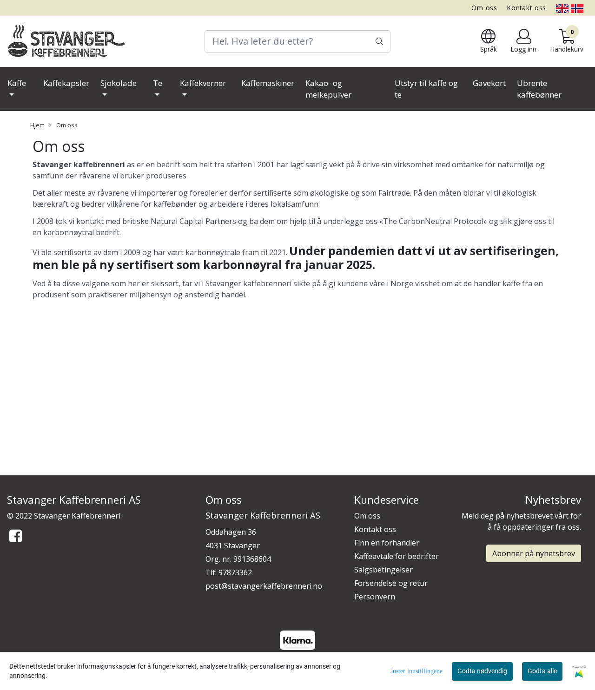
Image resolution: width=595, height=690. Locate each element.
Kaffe (16, 83)
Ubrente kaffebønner (539, 89)
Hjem (37, 125)
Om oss (484, 7)
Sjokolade (118, 83)
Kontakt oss (526, 7)
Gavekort (489, 83)
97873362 (235, 572)
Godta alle (542, 671)
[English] (562, 7)
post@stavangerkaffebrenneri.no (263, 586)
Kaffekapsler (66, 83)
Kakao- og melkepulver (328, 89)
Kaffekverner (203, 83)
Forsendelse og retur (391, 583)
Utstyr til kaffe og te (426, 89)
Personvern (374, 596)
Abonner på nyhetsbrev (533, 553)
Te (157, 83)
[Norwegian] (577, 7)
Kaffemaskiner (267, 83)
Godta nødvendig (482, 671)
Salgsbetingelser (383, 570)
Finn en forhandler (386, 543)
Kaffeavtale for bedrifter (396, 556)
